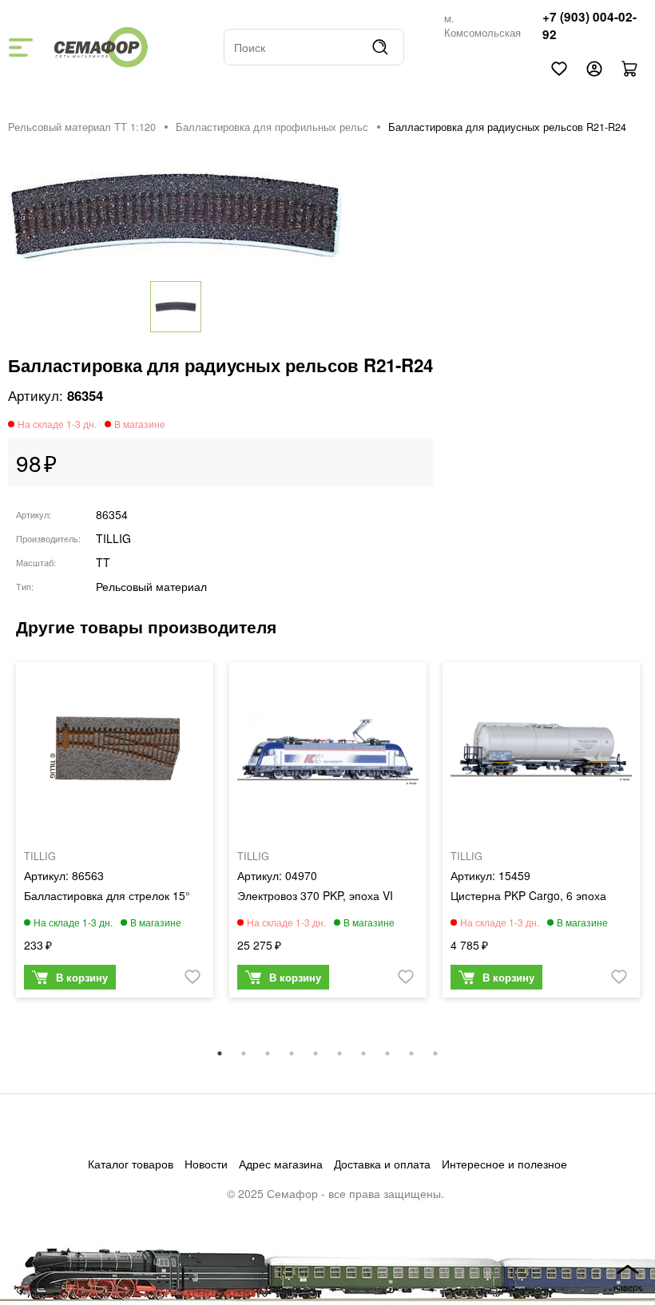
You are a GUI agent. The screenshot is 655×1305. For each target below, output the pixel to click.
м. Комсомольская (482, 25)
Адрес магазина (281, 1164)
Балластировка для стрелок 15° (107, 895)
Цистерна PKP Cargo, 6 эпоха (528, 895)
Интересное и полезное (504, 1164)
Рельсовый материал (151, 586)
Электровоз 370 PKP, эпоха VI (315, 895)
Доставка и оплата (382, 1164)
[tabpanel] (114, 833)
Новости (206, 1164)
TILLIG (113, 538)
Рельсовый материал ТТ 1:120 (82, 127)
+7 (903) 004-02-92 (589, 25)
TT (103, 562)
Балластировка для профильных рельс (272, 127)
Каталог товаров (130, 1164)
